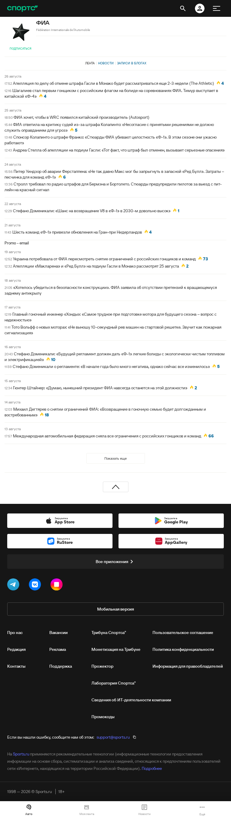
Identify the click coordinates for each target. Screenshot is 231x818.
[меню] (216, 8)
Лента (90, 63)
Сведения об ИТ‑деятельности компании (131, 700)
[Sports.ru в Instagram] (58, 585)
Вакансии (58, 632)
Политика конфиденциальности (183, 649)
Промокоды (103, 716)
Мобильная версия (115, 609)
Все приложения (112, 561)
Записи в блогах (131, 63)
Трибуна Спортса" (108, 632)
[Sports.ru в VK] (36, 585)
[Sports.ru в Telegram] (14, 585)
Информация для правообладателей (187, 666)
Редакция (16, 649)
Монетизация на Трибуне (115, 649)
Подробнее (152, 768)
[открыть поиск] (183, 8)
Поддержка (60, 666)
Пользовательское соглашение (182, 632)
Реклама (57, 649)
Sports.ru (21, 754)
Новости (106, 63)
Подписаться (20, 49)
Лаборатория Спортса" (113, 683)
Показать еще (115, 458)
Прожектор (102, 666)
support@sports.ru (113, 737)
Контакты (16, 666)
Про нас (15, 632)
